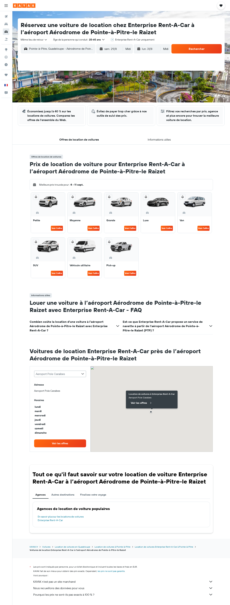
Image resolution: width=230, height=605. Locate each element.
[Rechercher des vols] (6, 16)
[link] (60, 443)
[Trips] (6, 74)
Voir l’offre (57, 228)
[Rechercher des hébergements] (6, 24)
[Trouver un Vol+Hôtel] (6, 39)
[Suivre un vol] (6, 57)
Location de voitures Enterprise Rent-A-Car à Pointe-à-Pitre (164, 546)
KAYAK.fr (34, 546)
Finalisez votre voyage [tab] (93, 494)
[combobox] (34, 39)
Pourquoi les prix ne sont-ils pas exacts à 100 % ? (63, 594)
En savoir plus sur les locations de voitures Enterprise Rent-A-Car (61, 518)
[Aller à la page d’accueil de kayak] (24, 5)
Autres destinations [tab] (62, 494)
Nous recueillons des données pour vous (58, 588)
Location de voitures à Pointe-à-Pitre (112, 546)
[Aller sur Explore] (6, 49)
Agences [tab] (40, 494)
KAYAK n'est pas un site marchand (54, 581)
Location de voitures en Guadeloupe (72, 546)
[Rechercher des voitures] (6, 31)
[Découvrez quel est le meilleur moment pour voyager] (6, 64)
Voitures (46, 546)
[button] (6, 6)
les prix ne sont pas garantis (111, 571)
